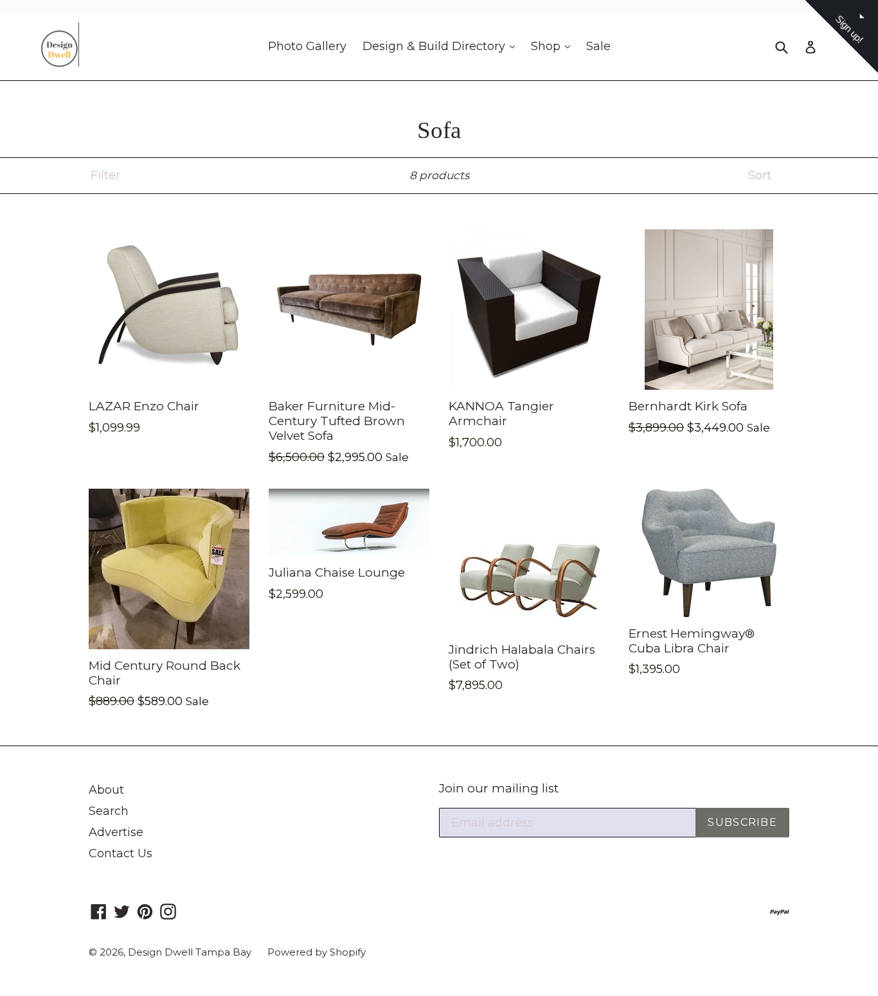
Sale (598, 46)
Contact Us (120, 853)
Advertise (116, 832)
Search (109, 811)
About (106, 790)
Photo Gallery (307, 46)
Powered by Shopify (316, 952)
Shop (554, 46)
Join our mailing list (499, 789)
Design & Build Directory (442, 46)
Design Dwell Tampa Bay (189, 952)
